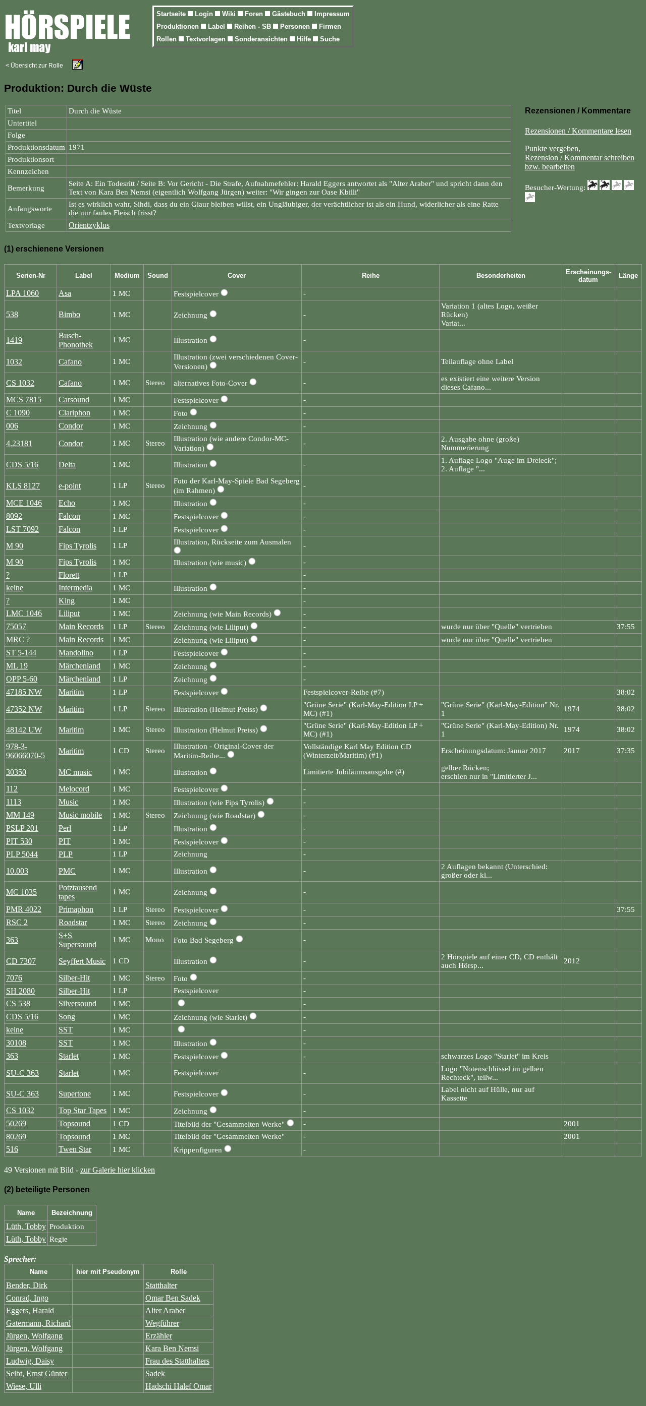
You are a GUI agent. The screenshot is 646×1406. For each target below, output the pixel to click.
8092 (14, 516)
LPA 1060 (22, 293)
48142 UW (24, 729)
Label (217, 26)
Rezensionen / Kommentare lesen (578, 131)
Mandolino (76, 652)
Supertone (75, 1093)
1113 (13, 802)
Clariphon (74, 412)
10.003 (17, 871)
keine (14, 587)
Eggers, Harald (30, 1310)
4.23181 (19, 443)
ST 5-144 (21, 652)
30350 (16, 772)
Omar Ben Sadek (172, 1298)
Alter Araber (165, 1310)
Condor (71, 425)
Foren (255, 14)
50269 (16, 1123)
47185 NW (24, 692)
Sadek (155, 1373)
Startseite (172, 14)
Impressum (332, 14)
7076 (14, 977)
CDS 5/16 (22, 464)
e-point (70, 485)
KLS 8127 (23, 485)
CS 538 (18, 1003)
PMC (67, 871)
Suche (330, 39)
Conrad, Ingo (27, 1298)
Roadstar (73, 922)
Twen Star (75, 1149)
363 (12, 940)
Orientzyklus (89, 225)
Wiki (230, 14)
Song (67, 1016)
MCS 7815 (23, 399)
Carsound (74, 399)
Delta (67, 464)
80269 (16, 1136)
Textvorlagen (207, 39)
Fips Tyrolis (77, 545)
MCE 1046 (24, 503)
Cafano (70, 361)
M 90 (14, 545)
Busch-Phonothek (76, 340)
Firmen (330, 26)
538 (12, 314)
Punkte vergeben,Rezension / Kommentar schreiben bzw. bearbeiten (579, 157)
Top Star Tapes (82, 1110)
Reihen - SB (253, 26)
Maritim (71, 692)
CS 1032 (20, 383)
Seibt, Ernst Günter (36, 1373)
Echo (67, 503)
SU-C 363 (22, 1073)
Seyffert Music (82, 961)
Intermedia (75, 587)
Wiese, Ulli (23, 1386)
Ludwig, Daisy (30, 1361)
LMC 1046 (24, 613)
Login (205, 14)
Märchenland (79, 665)
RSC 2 (17, 922)
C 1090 (18, 412)
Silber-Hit (74, 977)
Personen (296, 26)
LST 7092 (22, 529)
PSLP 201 (22, 828)
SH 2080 (20, 991)
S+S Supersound (77, 940)
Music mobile (80, 815)
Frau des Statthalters (177, 1361)
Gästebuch (289, 14)
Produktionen (178, 26)
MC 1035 (21, 892)
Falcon (69, 516)
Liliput (69, 613)
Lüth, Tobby (26, 1226)
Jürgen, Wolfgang (34, 1335)
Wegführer (162, 1323)
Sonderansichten (262, 39)
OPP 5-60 (21, 679)
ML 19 (17, 665)
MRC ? (18, 639)
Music (68, 802)
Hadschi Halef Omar (178, 1386)
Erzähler (158, 1335)
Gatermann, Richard (38, 1323)
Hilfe (305, 39)
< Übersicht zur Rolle (34, 65)
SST (66, 1029)
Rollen (167, 39)
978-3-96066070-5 (25, 751)
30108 (16, 1042)
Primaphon (76, 909)
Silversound (77, 1003)
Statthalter (161, 1285)
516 (12, 1149)
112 (12, 788)
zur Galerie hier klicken (117, 1170)
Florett (69, 575)
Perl (65, 828)
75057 (16, 626)
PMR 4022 (23, 909)
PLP (66, 854)
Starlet (69, 1056)
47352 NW (24, 709)
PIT (65, 841)
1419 (14, 340)
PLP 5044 (22, 854)
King (67, 600)
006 (12, 425)
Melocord (74, 788)
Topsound (74, 1123)
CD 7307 (21, 961)
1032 (14, 361)
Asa (65, 293)
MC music (75, 772)
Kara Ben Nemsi (172, 1348)
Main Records (81, 626)
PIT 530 (19, 841)
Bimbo (69, 314)
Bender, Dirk (26, 1285)
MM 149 (20, 815)
